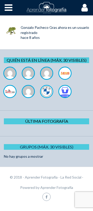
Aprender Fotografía (56, 187)
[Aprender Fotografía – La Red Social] (46, 8)
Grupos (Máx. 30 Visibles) (46, 146)
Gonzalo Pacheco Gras (39, 27)
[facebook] (46, 197)
